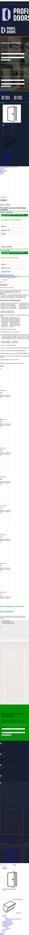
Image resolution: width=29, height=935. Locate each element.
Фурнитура (8, 162)
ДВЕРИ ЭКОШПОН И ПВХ (12, 858)
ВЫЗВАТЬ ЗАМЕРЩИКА (6, 212)
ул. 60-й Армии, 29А (10, 837)
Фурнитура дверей (9, 847)
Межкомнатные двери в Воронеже (13, 153)
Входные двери (8, 154)
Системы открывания (10, 850)
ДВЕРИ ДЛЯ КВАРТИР (11, 862)
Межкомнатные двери (9, 167)
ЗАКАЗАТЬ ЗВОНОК (5, 250)
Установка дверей (9, 849)
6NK (1, 392)
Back (6, 917)
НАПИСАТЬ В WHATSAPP (7, 275)
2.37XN (2, 169)
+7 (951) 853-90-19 (14, 2)
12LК (1, 508)
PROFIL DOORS (9, 857)
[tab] (16, 279)
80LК (1, 479)
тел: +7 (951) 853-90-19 (10, 839)
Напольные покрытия (10, 851)
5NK (1, 421)
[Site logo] (6, 100)
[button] (5, 204)
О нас (6, 846)
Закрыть (2, 934)
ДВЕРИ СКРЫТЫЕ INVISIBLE (12, 856)
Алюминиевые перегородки (11, 852)
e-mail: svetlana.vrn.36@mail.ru (12, 840)
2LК (1, 594)
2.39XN (2, 173)
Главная (2, 167)
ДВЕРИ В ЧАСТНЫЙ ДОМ (11, 861)
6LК (1, 565)
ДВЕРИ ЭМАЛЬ (9, 860)
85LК (1, 450)
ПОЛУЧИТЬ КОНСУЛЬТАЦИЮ (7, 64)
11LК (1, 536)
